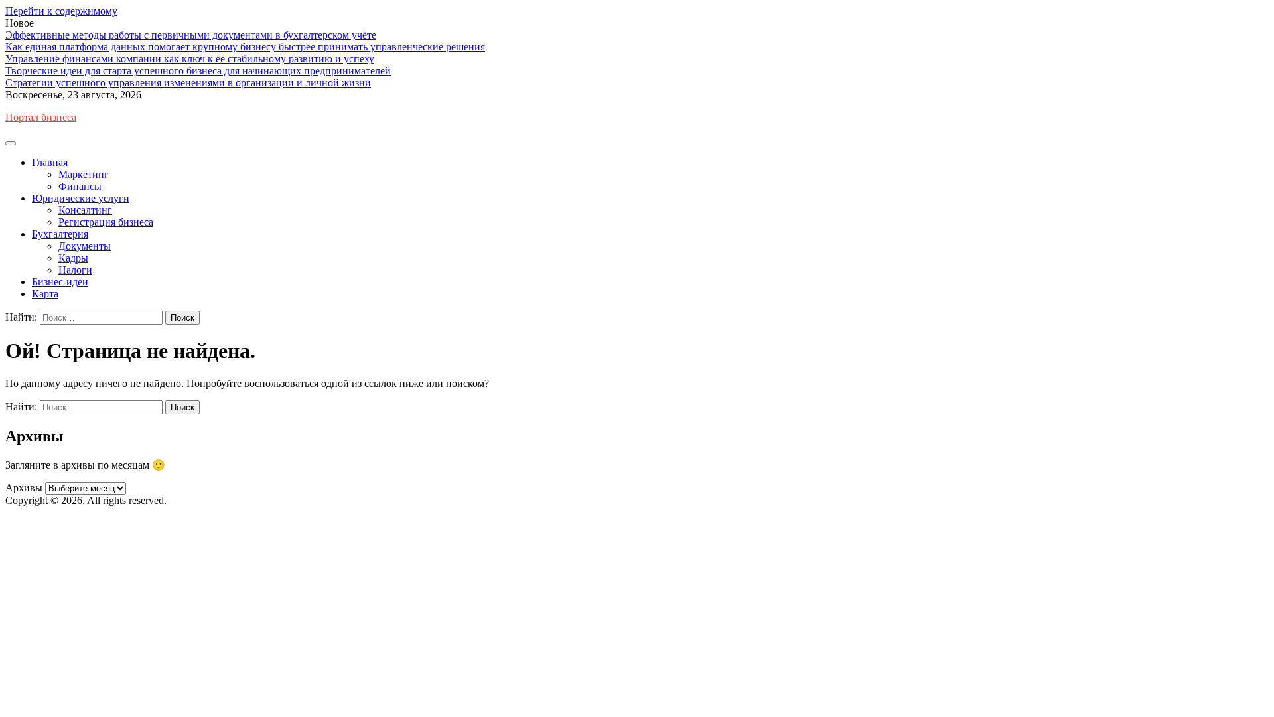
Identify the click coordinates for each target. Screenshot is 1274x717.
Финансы (80, 186)
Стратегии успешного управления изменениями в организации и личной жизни (188, 82)
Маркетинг (83, 174)
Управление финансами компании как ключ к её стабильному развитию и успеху (189, 58)
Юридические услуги (80, 198)
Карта (45, 293)
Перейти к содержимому (61, 11)
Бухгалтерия (60, 234)
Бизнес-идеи (60, 281)
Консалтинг (85, 210)
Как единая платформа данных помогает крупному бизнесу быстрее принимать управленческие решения (245, 46)
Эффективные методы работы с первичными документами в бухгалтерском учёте (190, 34)
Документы (84, 246)
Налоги (75, 270)
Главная (50, 162)
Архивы (23, 487)
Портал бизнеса (40, 117)
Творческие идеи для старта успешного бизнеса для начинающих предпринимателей (198, 70)
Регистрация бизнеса (105, 222)
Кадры (73, 258)
